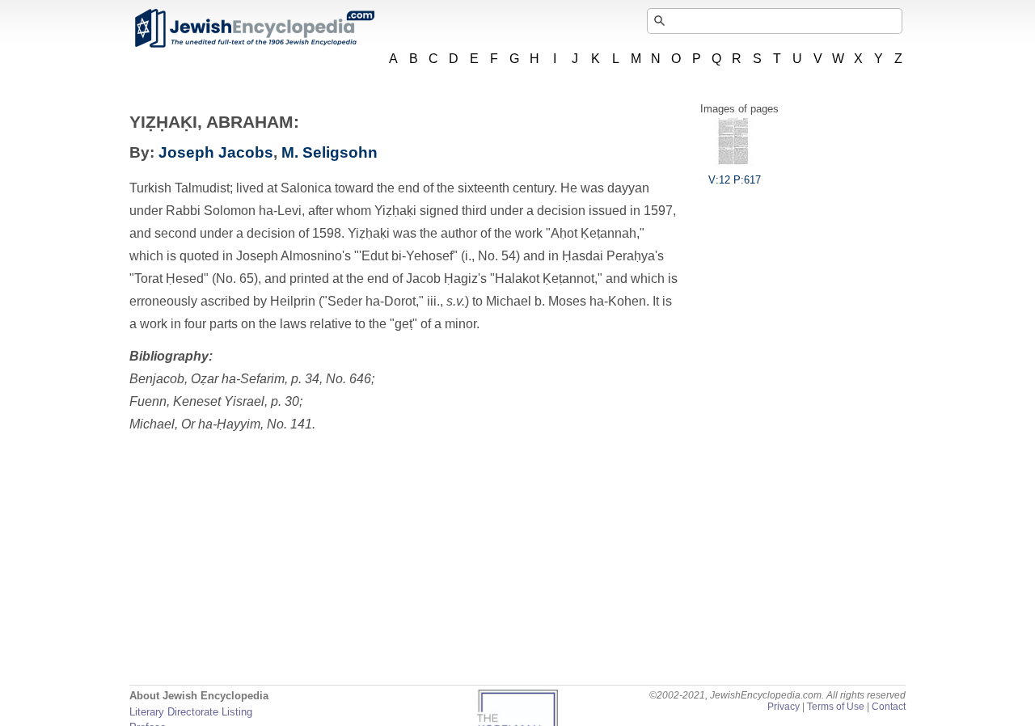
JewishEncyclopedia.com (253, 28)
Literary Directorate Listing (190, 712)
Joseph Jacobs (215, 152)
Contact (889, 706)
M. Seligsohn (329, 152)
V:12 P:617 (734, 180)
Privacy (783, 706)
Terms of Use (835, 706)
